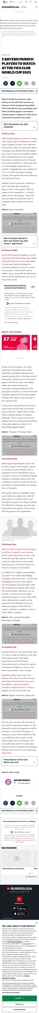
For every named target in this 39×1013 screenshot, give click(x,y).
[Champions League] (31, 1)
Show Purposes (19, 1009)
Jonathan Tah (10, 647)
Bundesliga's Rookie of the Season (17, 582)
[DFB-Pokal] (26, 1)
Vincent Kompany (10, 568)
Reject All (19, 1004)
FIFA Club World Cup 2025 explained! (16, 125)
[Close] (36, 923)
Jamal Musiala (16, 367)
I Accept (18, 998)
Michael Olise (10, 545)
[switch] (11, 224)
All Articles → (31, 877)
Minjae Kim (7, 753)
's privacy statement (19, 232)
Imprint (12, 978)
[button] (36, 7)
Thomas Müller (11, 250)
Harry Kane (9, 134)
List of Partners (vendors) (11, 992)
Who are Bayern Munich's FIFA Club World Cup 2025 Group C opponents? (16, 241)
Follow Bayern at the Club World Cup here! (16, 761)
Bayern (16, 142)
